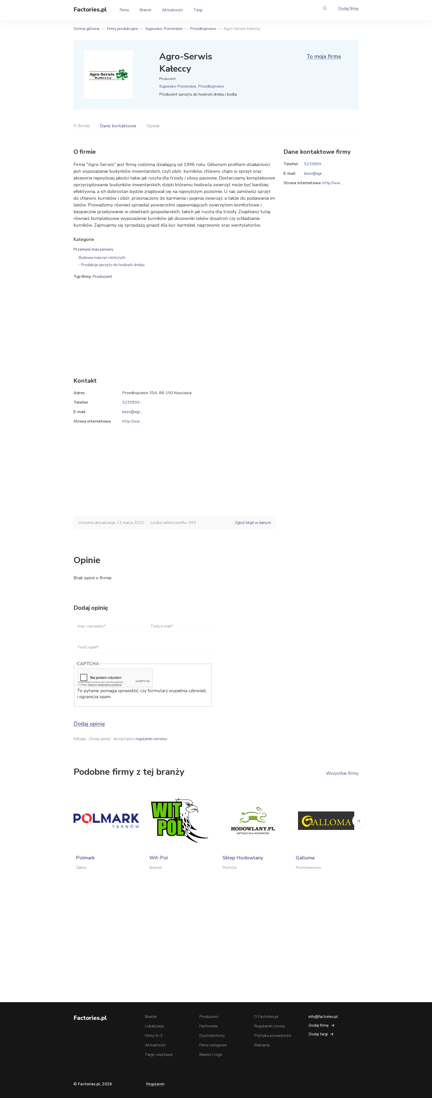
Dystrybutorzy (212, 1035)
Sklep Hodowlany (242, 857)
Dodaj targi (318, 1034)
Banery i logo (210, 1054)
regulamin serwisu (151, 739)
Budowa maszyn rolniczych (101, 257)
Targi (197, 10)
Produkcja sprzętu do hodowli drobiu (112, 265)
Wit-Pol (158, 857)
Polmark (85, 857)
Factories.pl (90, 9)
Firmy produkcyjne (122, 28)
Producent (102, 276)
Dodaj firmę (348, 8)
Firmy (124, 10)
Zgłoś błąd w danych (253, 522)
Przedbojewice (203, 28)
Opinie (153, 126)
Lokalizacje (154, 1026)
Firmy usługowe (213, 1045)
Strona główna (86, 28)
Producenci (208, 1016)
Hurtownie (208, 1026)
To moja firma (323, 56)
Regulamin (155, 1084)
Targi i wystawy (159, 1054)
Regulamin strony (269, 1026)
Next (358, 820)
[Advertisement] (175, 320)
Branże (146, 10)
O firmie (82, 126)
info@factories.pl (323, 1016)
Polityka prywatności (272, 1035)
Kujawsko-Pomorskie (164, 28)
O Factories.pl (266, 1016)
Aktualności (172, 10)
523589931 (133, 402)
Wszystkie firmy (342, 773)
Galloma (305, 857)
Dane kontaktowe (118, 126)
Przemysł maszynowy (93, 249)
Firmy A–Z (154, 1035)
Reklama (262, 1045)
